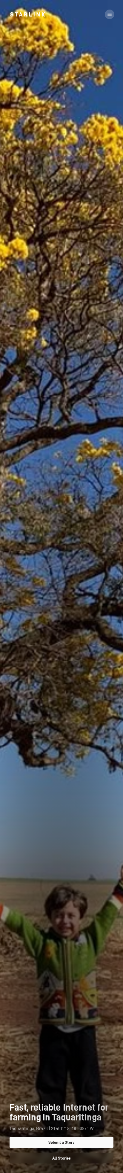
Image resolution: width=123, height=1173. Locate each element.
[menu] (109, 14)
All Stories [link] (61, 1158)
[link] (28, 14)
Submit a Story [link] (61, 1142)
